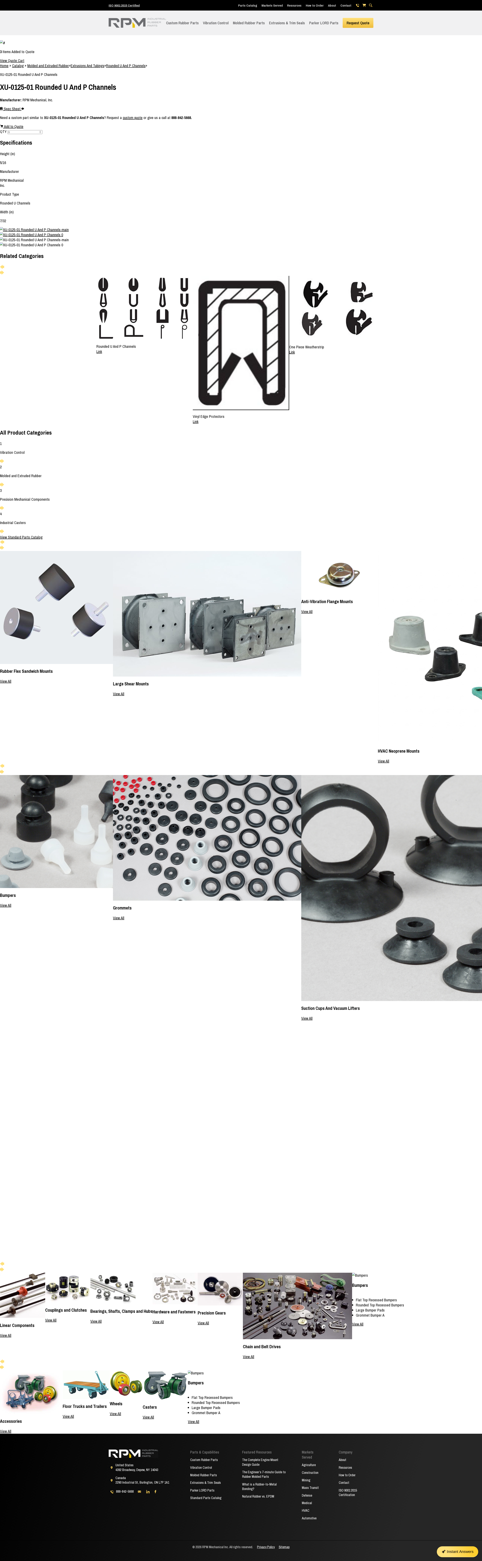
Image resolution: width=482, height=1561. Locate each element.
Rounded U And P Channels (126, 65)
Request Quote (358, 22)
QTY (3, 131)
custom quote (133, 117)
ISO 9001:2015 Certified (124, 5)
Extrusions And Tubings (87, 65)
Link (99, 351)
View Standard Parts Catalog (21, 537)
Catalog (18, 65)
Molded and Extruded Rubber (48, 65)
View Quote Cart (12, 60)
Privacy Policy (266, 1547)
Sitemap (284, 1547)
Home (4, 65)
